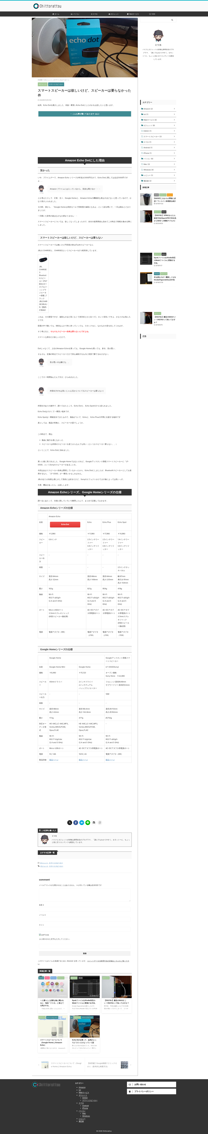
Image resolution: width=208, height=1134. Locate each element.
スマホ (95, 14)
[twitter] (69, 822)
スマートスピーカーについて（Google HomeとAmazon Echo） (51, 1042)
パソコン (76, 14)
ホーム (57, 14)
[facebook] (75, 822)
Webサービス (134, 14)
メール (42, 915)
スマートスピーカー (56, 863)
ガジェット (115, 14)
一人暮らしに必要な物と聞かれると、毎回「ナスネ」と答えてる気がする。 (52, 1003)
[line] (87, 822)
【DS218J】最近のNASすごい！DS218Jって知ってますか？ (165, 319)
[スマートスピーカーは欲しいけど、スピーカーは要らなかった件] (81, 822)
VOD (153, 14)
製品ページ (53, 760)
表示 (97, 114)
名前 (41, 905)
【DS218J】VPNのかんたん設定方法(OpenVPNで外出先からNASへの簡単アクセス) (165, 218)
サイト (41, 925)
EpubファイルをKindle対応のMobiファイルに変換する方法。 (165, 260)
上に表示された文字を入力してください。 (55, 939)
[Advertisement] (85, 138)
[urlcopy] (99, 822)
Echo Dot (65, 524)
